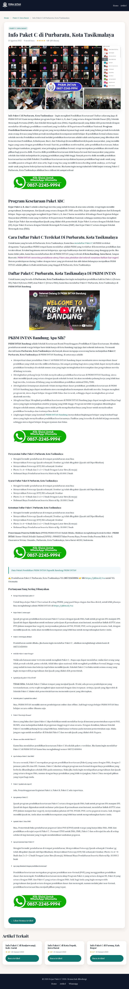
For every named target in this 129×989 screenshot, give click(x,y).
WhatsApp (73, 984)
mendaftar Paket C (83, 243)
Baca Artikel (14, 958)
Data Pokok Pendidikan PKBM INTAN (28, 570)
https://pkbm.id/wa (95, 578)
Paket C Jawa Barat (21, 18)
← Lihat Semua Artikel (22, 920)
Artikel (123, 5)
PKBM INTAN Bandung (57, 414)
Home (116, 5)
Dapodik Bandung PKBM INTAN (61, 570)
